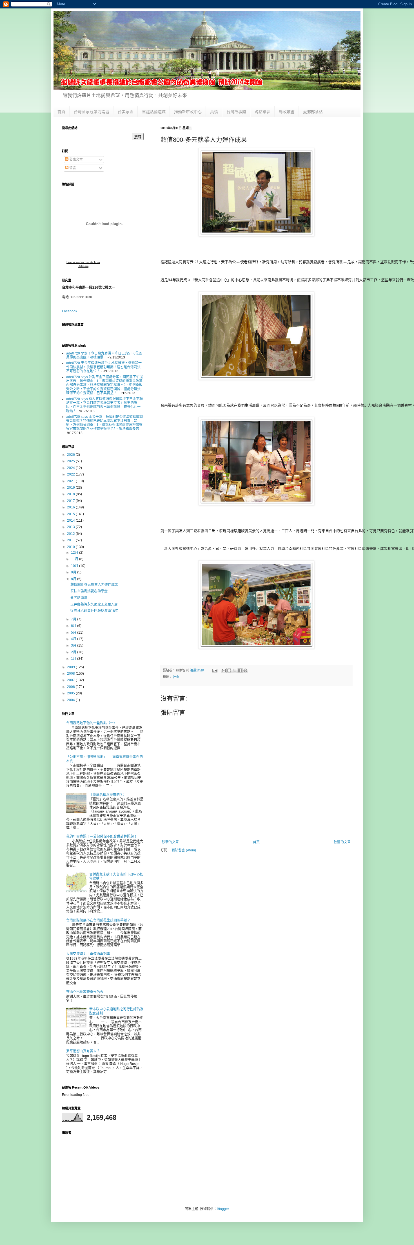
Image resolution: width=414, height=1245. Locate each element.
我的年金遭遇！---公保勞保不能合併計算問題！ (101, 836)
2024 (71, 468)
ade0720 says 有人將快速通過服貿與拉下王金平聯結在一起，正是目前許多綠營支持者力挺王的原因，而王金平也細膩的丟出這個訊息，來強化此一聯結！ (104, 405)
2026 (71, 455)
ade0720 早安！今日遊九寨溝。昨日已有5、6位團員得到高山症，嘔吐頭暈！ (104, 355)
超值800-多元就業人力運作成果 (94, 585)
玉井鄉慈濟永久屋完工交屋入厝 (94, 604)
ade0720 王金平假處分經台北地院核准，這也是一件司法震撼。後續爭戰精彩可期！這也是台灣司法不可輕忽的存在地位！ (104, 367)
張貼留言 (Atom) (184, 850)
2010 (71, 547)
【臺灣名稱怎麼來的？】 (107, 795)
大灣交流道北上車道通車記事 (88, 954)
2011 (71, 540)
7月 (74, 619)
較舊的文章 (342, 842)
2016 (71, 507)
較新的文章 (170, 842)
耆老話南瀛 (78, 598)
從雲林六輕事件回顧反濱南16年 (94, 611)
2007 (71, 680)
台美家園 (125, 111)
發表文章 (75, 159)
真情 (214, 111)
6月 (74, 626)
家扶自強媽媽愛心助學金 (89, 591)
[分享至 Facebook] (240, 670)
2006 (71, 687)
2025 (71, 461)
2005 (71, 693)
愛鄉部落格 (313, 111)
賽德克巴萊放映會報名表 (84, 992)
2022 (71, 474)
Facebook (69, 311)
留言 (72, 168)
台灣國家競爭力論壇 (91, 111)
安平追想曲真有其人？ (83, 1051)
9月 (74, 572)
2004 (71, 700)
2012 (71, 534)
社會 (176, 677)
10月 (75, 566)
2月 (74, 652)
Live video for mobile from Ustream (83, 264)
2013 (71, 527)
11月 (75, 559)
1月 (74, 659)
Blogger (223, 1209)
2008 (71, 674)
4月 (74, 639)
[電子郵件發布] (214, 670)
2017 (71, 501)
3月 (74, 645)
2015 (71, 514)
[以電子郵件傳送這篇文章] (224, 670)
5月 (74, 632)
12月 (75, 553)
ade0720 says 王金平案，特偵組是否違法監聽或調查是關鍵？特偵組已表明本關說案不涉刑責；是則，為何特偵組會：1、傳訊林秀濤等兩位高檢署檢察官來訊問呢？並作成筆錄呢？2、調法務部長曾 (104, 423)
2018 (71, 494)
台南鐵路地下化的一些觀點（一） (91, 723)
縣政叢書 (287, 111)
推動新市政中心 (188, 111)
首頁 (61, 111)
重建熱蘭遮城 (154, 111)
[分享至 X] (234, 670)
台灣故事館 (236, 111)
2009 (71, 667)
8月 (74, 579)
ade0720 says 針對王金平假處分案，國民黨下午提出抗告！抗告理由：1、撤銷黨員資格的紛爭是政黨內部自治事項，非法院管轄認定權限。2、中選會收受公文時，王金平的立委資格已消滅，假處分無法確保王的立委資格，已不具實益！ (104, 385)
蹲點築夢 (262, 111)
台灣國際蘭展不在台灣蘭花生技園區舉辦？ (98, 920)
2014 (71, 520)
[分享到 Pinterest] (245, 670)
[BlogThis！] (229, 670)
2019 (71, 488)
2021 (71, 481)
